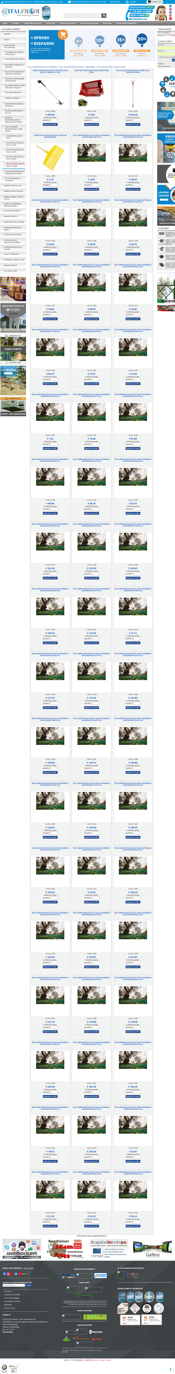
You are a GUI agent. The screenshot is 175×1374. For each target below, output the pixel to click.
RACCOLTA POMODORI (13, 92)
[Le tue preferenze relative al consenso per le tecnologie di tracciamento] (170, 1369)
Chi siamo (15, 23)
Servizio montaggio (11, 1298)
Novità (6, 40)
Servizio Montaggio (68, 23)
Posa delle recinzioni (12, 1301)
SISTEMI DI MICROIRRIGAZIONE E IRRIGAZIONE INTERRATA (13, 120)
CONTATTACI (50, 23)
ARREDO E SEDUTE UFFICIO (13, 191)
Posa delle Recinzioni (90, 23)
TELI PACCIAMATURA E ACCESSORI (13, 179)
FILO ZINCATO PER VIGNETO (15, 59)
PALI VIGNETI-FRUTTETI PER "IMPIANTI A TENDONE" (15, 87)
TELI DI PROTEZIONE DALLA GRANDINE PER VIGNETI (14, 172)
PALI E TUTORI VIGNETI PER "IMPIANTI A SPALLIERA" (14, 73)
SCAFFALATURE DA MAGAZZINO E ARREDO (12, 241)
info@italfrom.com (91, 1360)
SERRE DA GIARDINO (12, 98)
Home (5, 23)
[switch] (14, 1371)
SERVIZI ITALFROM (10, 265)
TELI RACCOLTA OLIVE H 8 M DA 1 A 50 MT (15, 165)
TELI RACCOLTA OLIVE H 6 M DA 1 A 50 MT (15, 151)
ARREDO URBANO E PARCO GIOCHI (13, 198)
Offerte (7, 34)
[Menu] (18, 1365)
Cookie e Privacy (105, 1360)
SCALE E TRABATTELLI (11, 254)
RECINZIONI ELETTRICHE (13, 235)
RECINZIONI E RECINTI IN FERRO (13, 229)
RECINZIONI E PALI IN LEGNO (14, 222)
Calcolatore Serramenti (126, 23)
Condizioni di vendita (12, 1294)
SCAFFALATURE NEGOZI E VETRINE (13, 248)
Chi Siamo (8, 1291)
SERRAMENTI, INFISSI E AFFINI (14, 260)
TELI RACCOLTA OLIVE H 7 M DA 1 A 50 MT (15, 158)
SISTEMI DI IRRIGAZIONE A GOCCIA (14, 112)
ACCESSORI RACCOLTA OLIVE (14, 137)
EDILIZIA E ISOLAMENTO (12, 211)
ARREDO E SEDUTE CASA (12, 186)
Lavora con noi (9, 1308)
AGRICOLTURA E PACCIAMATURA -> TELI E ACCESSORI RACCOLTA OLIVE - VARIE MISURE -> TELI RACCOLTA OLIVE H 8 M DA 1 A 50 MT (80, 67)
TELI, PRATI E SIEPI (10, 271)
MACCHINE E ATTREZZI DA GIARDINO (14, 66)
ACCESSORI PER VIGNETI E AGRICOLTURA (14, 53)
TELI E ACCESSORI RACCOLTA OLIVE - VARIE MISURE (13, 129)
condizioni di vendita (33, 23)
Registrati (107, 23)
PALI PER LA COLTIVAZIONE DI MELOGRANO (14, 80)
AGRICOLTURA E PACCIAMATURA (9, 46)
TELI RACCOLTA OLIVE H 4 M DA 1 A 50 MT (15, 144)
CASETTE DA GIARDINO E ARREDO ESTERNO (12, 205)
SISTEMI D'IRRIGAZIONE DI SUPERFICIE (14, 105)
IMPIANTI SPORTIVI (10, 216)
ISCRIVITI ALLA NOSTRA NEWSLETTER (18, 1282)
